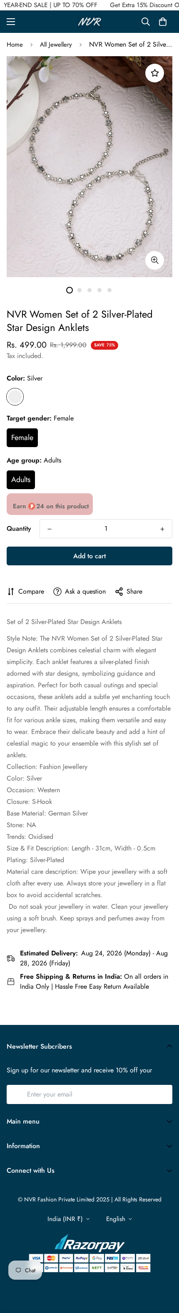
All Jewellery (56, 44)
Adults (20, 479)
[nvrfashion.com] (89, 21)
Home (15, 44)
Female (22, 437)
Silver (15, 396)
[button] (162, 21)
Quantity (19, 528)
